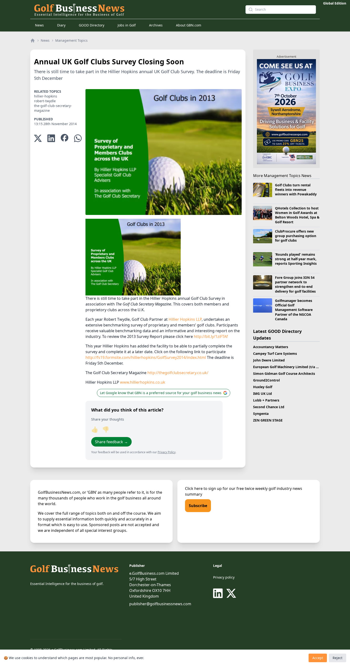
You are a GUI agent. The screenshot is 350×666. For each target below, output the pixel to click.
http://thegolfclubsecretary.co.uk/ (177, 372)
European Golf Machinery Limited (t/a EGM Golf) (292, 367)
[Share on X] (38, 138)
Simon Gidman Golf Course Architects (284, 373)
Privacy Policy (166, 452)
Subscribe (198, 505)
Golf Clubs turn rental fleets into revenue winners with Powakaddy (296, 190)
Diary (61, 25)
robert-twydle (45, 101)
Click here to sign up (203, 488)
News (39, 25)
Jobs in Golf (127, 25)
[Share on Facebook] (64, 138)
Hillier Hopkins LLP (185, 319)
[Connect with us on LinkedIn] (219, 593)
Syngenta (261, 413)
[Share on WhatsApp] (78, 138)
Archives (156, 25)
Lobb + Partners (266, 400)
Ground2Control (266, 380)
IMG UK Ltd (262, 393)
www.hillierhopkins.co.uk (142, 382)
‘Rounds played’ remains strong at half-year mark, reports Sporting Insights (296, 259)
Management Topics (71, 40)
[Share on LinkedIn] (51, 138)
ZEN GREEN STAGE (268, 420)
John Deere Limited (269, 360)
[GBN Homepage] (136, 9)
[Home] (32, 40)
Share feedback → (111, 441)
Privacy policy (224, 577)
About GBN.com (188, 25)
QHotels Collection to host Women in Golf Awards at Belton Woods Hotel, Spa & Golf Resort (297, 215)
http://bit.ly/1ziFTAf (211, 336)
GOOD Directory (91, 25)
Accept (317, 658)
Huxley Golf (262, 387)
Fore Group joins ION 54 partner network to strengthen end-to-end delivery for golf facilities (295, 284)
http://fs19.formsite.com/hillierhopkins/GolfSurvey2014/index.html (145, 357)
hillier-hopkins (45, 96)
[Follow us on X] (231, 593)
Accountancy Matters (270, 347)
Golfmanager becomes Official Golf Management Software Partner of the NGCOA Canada (294, 309)
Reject (337, 658)
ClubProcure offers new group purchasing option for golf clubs (295, 236)
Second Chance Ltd (268, 407)
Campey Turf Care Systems (275, 353)
